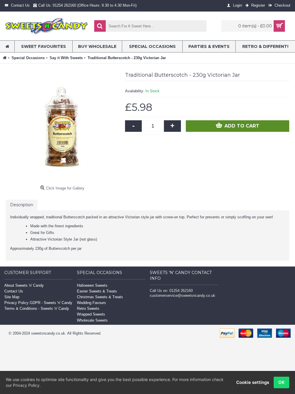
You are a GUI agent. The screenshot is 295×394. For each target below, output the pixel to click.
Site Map (11, 297)
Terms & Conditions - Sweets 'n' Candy (36, 308)
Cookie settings (252, 382)
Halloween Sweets (92, 285)
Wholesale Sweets (92, 320)
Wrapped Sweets (91, 314)
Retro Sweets (88, 308)
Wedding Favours (91, 303)
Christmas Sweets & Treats (100, 297)
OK (281, 382)
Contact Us (13, 291)
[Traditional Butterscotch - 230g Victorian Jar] (62, 126)
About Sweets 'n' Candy (24, 285)
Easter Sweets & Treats (97, 291)
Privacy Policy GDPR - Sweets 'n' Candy (38, 303)
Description (21, 204)
